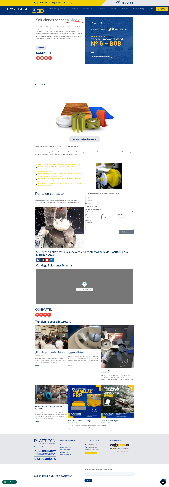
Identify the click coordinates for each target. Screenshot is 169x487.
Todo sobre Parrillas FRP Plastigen (80, 421)
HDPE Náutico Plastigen (109, 421)
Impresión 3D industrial (109, 371)
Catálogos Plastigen (139, 9)
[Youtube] (130, 3)
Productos (73, 9)
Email (103, 214)
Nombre (88, 198)
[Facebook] (132, 3)
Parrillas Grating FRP (66, 454)
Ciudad (87, 203)
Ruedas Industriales (65, 447)
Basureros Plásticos (65, 449)
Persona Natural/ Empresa (93, 209)
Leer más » (37, 365)
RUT (86, 214)
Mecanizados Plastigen (76, 352)
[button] (38, 58)
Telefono (120, 214)
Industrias (100, 9)
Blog (152, 9)
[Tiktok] (128, 3)
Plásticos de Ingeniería (66, 444)
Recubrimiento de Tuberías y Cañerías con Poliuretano (49, 407)
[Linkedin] (123, 3)
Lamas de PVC (64, 452)
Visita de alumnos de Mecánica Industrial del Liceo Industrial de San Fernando (50, 353)
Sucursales (114, 9)
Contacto (125, 9)
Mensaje (88, 220)
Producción (86, 9)
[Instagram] (125, 3)
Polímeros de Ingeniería (56, 9)
